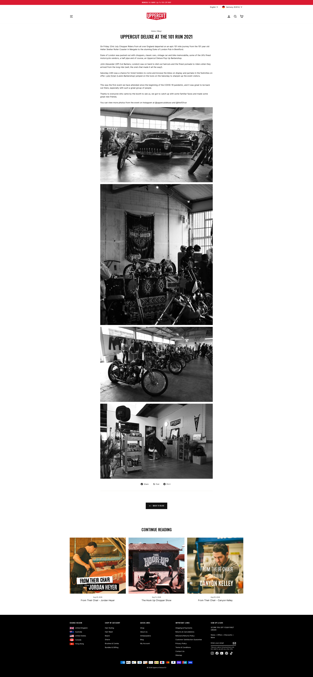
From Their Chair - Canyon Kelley (215, 600)
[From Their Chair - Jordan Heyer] (98, 566)
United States (80, 636)
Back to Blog (158, 505)
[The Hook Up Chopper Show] (157, 566)
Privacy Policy (181, 643)
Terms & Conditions (183, 647)
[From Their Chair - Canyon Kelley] (215, 566)
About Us (143, 632)
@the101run (181, 102)
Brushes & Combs (112, 643)
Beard (107, 636)
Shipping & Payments (183, 628)
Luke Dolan (111, 76)
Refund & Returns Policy (185, 636)
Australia (78, 632)
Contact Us (179, 651)
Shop (142, 628)
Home (153, 31)
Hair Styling (109, 628)
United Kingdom (81, 628)
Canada (78, 640)
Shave (107, 640)
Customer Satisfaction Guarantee (188, 640)
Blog (159, 31)
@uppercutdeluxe (163, 102)
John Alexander (107, 64)
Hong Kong (79, 644)
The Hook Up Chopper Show (156, 600)
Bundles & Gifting (111, 647)
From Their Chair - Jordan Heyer (98, 600)
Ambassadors (145, 636)
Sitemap (178, 655)
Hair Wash (109, 632)
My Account (145, 643)
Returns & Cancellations (184, 632)
